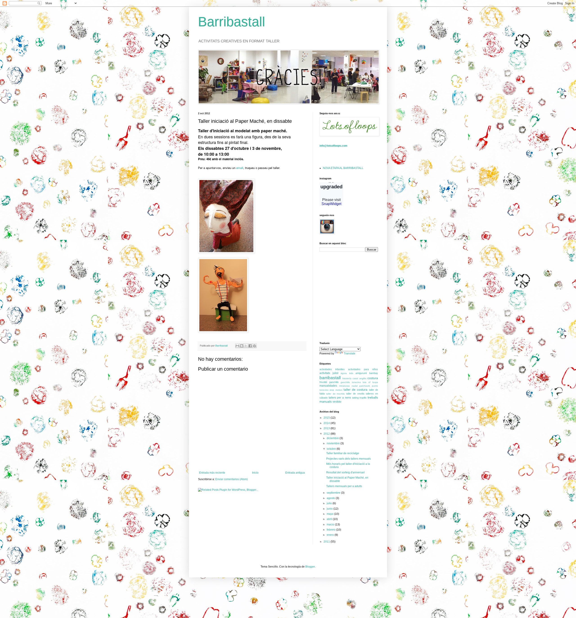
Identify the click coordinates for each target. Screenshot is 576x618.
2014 (327, 423)
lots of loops (370, 382)
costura (372, 378)
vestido (337, 401)
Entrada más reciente (212, 472)
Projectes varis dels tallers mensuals (348, 458)
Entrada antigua (295, 472)
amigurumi (361, 373)
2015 (327, 417)
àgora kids (347, 373)
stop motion (336, 390)
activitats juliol (329, 373)
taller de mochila (335, 393)
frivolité (323, 382)
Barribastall (231, 21)
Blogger (310, 566)
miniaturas (344, 386)
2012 (327, 433)
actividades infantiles (332, 369)
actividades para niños (363, 369)
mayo (330, 513)
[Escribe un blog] (241, 346)
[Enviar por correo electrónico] (237, 346)
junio (330, 508)
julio (330, 503)
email (239, 168)
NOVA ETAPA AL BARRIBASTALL (343, 168)
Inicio (255, 472)
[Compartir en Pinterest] (254, 346)
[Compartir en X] (246, 346)
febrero (331, 529)
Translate (349, 353)
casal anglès (359, 378)
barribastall (330, 377)
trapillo (363, 397)
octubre (332, 448)
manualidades (328, 385)
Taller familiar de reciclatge (342, 453)
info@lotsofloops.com (333, 145)
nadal (355, 386)
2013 (327, 428)
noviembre (333, 443)
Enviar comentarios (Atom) (231, 479)
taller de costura (356, 389)
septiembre (334, 492)
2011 (327, 541)
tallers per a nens (340, 397)
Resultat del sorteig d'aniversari (345, 472)
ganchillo (334, 382)
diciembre (333, 438)
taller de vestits (355, 393)
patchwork (364, 386)
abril (330, 519)
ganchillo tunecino (351, 382)
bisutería (346, 378)
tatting (355, 397)
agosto (331, 498)
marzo (331, 524)
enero (331, 534)
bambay (373, 373)
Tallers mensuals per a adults (344, 486)
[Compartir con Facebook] (250, 346)
